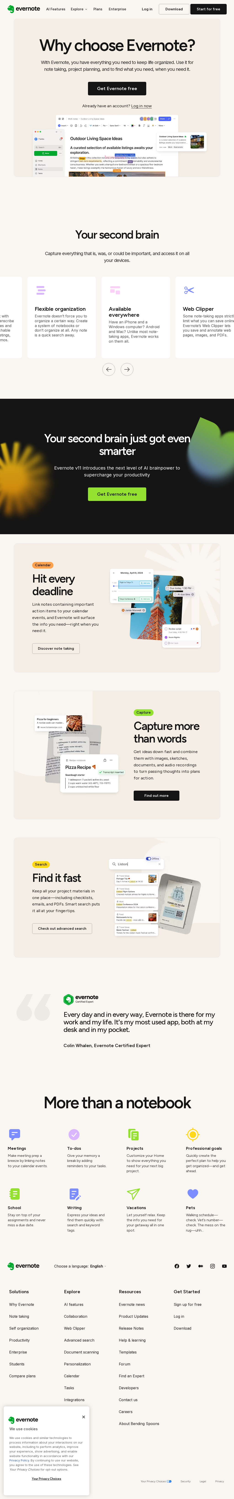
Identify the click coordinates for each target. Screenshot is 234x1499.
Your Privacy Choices (46, 1478)
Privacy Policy (19, 1460)
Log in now (141, 105)
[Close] (84, 1417)
